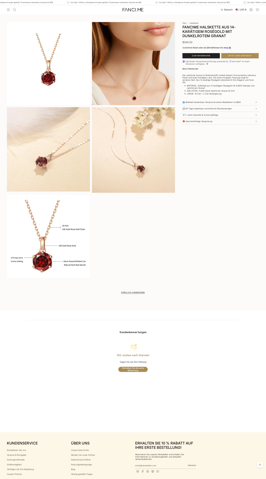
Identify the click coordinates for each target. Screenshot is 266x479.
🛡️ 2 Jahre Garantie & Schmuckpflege (200, 115)
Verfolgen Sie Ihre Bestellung (20, 469)
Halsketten (194, 23)
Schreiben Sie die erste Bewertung (133, 369)
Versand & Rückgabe (16, 455)
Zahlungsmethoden (16, 459)
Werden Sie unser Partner (83, 455)
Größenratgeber (14, 464)
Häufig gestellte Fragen (82, 474)
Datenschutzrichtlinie (81, 459)
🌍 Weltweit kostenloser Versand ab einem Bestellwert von (211, 102)
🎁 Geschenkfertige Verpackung (197, 121)
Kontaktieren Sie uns (16, 450)
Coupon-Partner (14, 474)
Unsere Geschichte (80, 450)
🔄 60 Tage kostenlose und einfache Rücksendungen (207, 108)
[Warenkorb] (257, 10)
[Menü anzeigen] (8, 10)
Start (184, 23)
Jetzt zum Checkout (240, 56)
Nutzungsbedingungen (81, 464)
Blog (73, 469)
